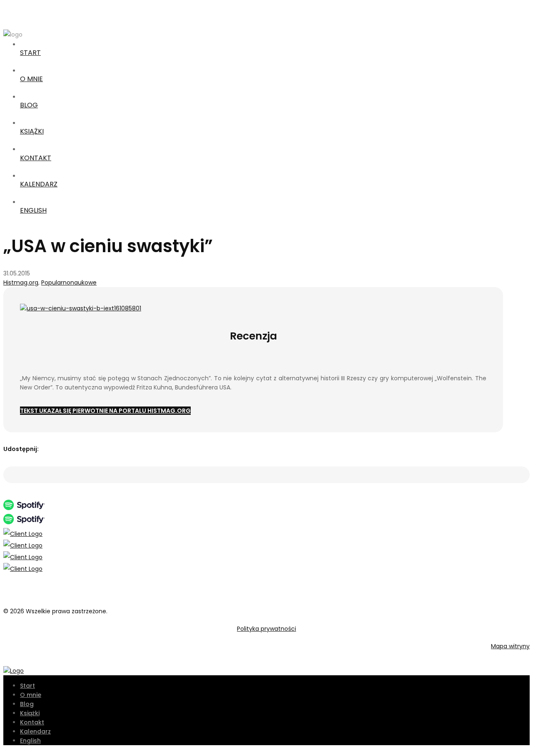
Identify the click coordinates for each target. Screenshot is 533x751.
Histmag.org (20, 282)
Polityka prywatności (266, 629)
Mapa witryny (510, 646)
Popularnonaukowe (69, 282)
